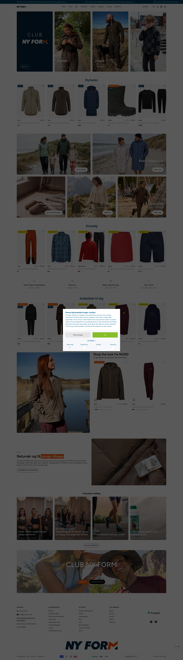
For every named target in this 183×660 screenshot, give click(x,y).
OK (105, 335)
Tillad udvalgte (78, 335)
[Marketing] (112, 347)
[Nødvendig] (69, 347)
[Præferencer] (84, 347)
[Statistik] (98, 347)
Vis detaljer (90, 340)
